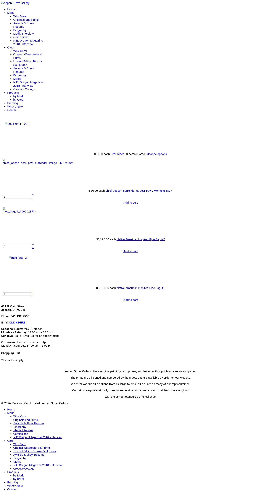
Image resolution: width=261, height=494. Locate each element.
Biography (20, 30)
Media (17, 78)
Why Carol (20, 51)
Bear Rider (118, 154)
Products (13, 92)
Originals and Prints (26, 19)
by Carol (18, 99)
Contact (12, 110)
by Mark (18, 96)
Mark (10, 12)
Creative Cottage (24, 89)
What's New (15, 106)
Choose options (157, 154)
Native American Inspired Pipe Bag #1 (141, 288)
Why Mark (19, 16)
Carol (10, 47)
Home (11, 9)
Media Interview (23, 33)
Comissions (21, 37)
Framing (12, 103)
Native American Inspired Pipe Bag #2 (141, 239)
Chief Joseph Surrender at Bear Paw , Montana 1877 (138, 190)
